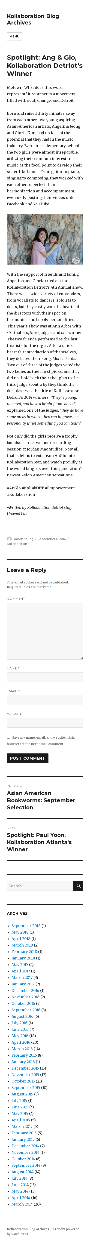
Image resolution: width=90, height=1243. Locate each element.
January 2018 (23, 958)
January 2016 (23, 1061)
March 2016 (22, 1048)
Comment (16, 598)
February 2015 (24, 1133)
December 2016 (25, 990)
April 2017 (21, 971)
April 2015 (21, 1120)
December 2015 (25, 1068)
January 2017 (23, 984)
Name (13, 668)
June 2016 (20, 1029)
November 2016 (25, 997)
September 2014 (26, 1165)
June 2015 (20, 1107)
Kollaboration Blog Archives (28, 1229)
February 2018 (24, 951)
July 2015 (19, 1100)
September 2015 (26, 1087)
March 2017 (22, 977)
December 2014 (25, 1146)
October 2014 (23, 1159)
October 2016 (23, 1003)
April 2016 (21, 1042)
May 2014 (20, 1191)
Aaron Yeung (23, 539)
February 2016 (24, 1055)
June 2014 (20, 1184)
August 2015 (22, 1094)
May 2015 (20, 1113)
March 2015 (22, 1126)
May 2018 (20, 932)
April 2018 (21, 938)
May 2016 (20, 1035)
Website (14, 714)
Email (13, 691)
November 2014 (25, 1152)
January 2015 (23, 1139)
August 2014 (22, 1171)
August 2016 (22, 1016)
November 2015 (25, 1074)
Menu (14, 36)
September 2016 (26, 1010)
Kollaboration (17, 544)
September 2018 (26, 925)
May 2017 (20, 964)
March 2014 (22, 1204)
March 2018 (22, 945)
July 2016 (19, 1023)
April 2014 (21, 1197)
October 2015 (23, 1081)
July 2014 (19, 1178)
